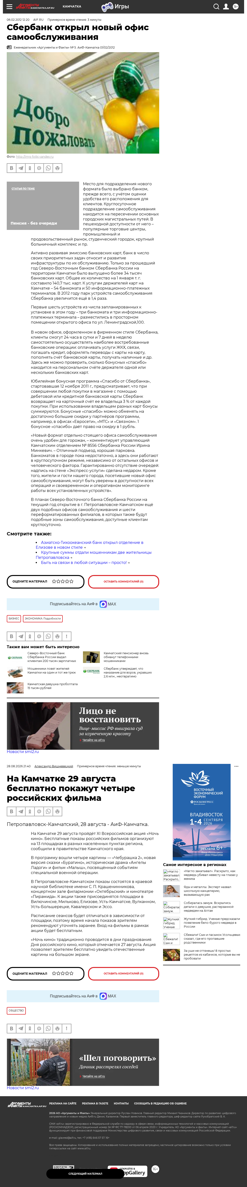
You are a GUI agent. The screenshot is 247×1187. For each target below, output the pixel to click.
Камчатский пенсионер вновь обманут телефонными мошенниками (126, 657)
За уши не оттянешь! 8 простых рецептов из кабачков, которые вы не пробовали (212, 954)
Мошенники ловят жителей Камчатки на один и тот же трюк (51, 670)
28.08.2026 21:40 (19, 766)
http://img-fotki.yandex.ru (35, 156)
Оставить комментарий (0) (124, 581)
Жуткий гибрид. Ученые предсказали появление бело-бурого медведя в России (212, 922)
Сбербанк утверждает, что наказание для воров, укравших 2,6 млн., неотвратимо (128, 672)
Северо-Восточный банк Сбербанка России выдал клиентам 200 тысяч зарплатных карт (51, 659)
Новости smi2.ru (23, 751)
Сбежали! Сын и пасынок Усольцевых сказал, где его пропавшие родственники (212, 938)
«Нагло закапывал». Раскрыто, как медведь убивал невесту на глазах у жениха (211, 875)
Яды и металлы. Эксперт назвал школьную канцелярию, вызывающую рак (207, 890)
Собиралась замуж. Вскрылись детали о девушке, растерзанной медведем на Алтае (208, 906)
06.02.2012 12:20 (18, 19)
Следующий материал (85, 1173)
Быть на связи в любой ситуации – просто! (84, 562)
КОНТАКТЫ (121, 1103)
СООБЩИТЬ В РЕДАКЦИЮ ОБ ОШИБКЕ (160, 1103)
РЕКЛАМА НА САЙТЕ (62, 1103)
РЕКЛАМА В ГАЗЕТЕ (95, 1103)
